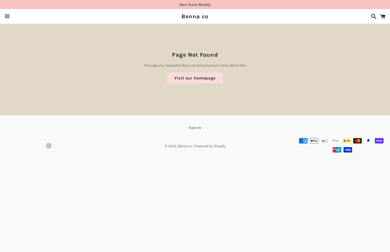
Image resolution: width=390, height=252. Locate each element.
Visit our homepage (195, 78)
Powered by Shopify (209, 146)
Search (195, 128)
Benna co (194, 16)
